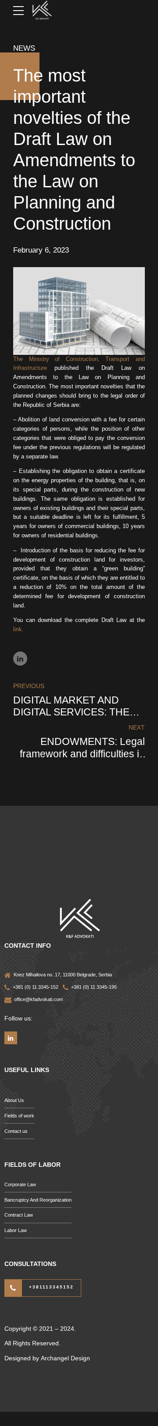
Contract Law (18, 1214)
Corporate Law (20, 1184)
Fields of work (19, 1115)
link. (18, 629)
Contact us (16, 1131)
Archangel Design (65, 1358)
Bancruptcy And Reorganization (38, 1200)
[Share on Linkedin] (20, 659)
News (24, 48)
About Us (14, 1100)
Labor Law (15, 1230)
